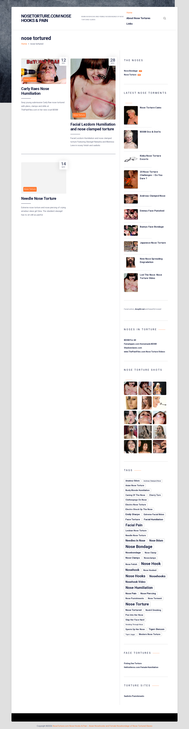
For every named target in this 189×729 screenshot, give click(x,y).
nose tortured (133, 610)
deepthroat (140, 309)
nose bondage (138, 546)
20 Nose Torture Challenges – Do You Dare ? (151, 175)
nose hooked (149, 570)
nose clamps (132, 557)
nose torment (155, 598)
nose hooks (135, 576)
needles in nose (135, 540)
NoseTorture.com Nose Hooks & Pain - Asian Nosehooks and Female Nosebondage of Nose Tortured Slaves (102, 726)
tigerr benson (156, 629)
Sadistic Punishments (134, 696)
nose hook (151, 563)
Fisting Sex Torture (133, 663)
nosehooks (157, 576)
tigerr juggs (130, 634)
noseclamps (150, 558)
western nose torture (149, 634)
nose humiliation (139, 588)
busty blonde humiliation (137, 490)
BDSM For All (130, 340)
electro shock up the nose (138, 509)
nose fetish (131, 564)
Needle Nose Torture (38, 198)
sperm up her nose (135, 629)
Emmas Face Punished (152, 210)
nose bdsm (156, 540)
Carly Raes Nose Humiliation (35, 91)
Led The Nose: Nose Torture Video (151, 276)
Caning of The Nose (135, 495)
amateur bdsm (132, 481)
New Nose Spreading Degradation (151, 260)
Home (129, 12)
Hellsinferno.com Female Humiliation (141, 667)
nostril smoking (153, 610)
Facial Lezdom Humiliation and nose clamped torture (92, 126)
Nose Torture (132, 75)
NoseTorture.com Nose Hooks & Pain (46, 18)
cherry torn (155, 495)
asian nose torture (134, 485)
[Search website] (164, 18)
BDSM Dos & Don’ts (150, 131)
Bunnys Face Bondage (152, 226)
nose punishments (134, 598)
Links (129, 23)
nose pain (130, 593)
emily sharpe (132, 514)
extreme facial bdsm (154, 514)
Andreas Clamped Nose (152, 196)
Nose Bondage (132, 71)
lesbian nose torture (136, 530)
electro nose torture (135, 504)
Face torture (132, 519)
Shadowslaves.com (133, 348)
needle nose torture (135, 535)
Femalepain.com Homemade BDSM (140, 344)
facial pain (134, 525)
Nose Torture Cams (150, 107)
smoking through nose (134, 624)
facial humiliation (153, 519)
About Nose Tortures (138, 18)
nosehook (132, 570)
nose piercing (148, 593)
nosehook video (135, 581)
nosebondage (133, 552)
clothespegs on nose (136, 500)
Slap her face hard (134, 620)
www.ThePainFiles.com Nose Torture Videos (144, 352)
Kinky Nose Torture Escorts (150, 157)
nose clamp (150, 552)
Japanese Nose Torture (153, 242)
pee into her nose (134, 615)
